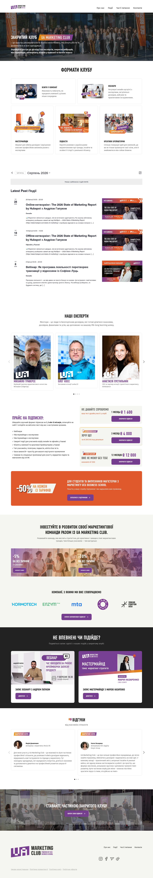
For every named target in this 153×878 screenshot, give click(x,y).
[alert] (76, 182)
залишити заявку (19, 570)
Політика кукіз (55, 869)
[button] (73, 394)
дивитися (21, 696)
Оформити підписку (126, 419)
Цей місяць (20, 173)
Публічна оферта (70, 869)
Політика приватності (39, 869)
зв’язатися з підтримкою (78, 498)
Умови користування (19, 869)
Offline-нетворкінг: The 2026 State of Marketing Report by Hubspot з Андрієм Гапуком (61, 237)
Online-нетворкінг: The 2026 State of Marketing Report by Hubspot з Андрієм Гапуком (61, 206)
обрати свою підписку (75, 814)
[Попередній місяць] (12, 172)
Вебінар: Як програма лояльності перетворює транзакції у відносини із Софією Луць (57, 269)
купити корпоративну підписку (75, 617)
